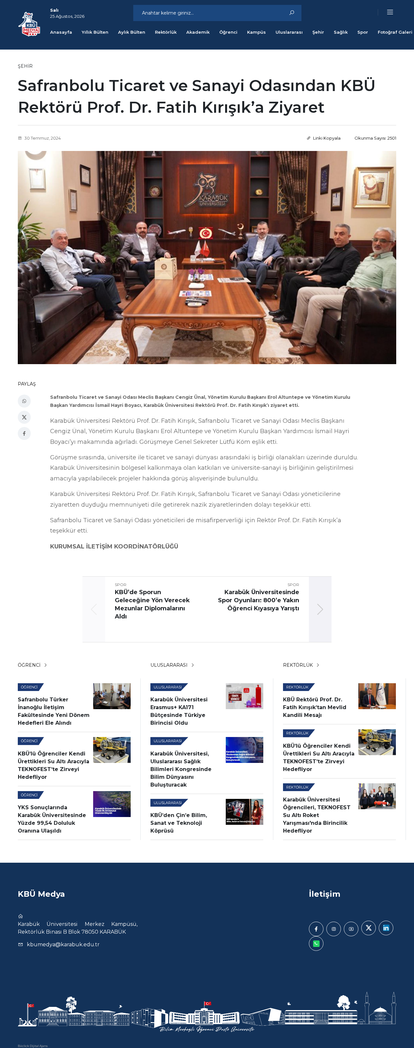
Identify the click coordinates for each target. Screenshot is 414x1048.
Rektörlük (166, 32)
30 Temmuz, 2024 (42, 138)
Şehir (318, 32)
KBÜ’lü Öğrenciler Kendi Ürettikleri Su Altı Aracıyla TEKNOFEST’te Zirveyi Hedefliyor (53, 765)
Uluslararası (289, 32)
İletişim (324, 894)
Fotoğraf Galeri (395, 32)
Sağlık (341, 32)
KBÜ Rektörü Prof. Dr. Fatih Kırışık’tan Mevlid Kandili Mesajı (314, 707)
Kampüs (256, 32)
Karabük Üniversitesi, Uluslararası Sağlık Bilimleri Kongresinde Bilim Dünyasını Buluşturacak (181, 769)
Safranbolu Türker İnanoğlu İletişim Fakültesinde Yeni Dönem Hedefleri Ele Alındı (54, 711)
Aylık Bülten (131, 32)
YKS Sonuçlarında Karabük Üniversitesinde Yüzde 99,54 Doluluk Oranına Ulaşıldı (52, 819)
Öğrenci (228, 32)
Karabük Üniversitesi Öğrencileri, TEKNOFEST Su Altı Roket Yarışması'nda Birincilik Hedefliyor (317, 815)
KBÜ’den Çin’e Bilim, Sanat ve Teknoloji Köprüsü (178, 823)
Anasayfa (61, 32)
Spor (362, 32)
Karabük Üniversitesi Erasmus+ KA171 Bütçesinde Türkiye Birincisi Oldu (179, 711)
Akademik (198, 32)
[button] (386, 12)
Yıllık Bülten (95, 32)
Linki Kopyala (326, 138)
